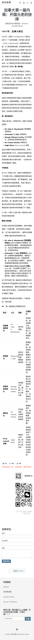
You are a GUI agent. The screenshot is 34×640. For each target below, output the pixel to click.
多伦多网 (6, 2)
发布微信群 (7, 592)
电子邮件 (5, 541)
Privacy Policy (8, 597)
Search (6, 587)
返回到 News (18, 571)
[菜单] (31, 2)
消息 (3, 548)
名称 (3, 533)
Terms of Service (10, 602)
